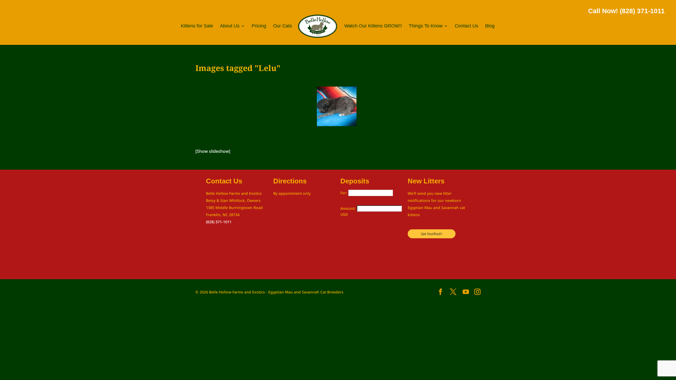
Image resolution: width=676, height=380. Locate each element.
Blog (490, 26)
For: (344, 192)
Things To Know (426, 26)
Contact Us (466, 26)
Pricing (259, 26)
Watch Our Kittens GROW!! (373, 26)
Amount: (348, 208)
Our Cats (282, 26)
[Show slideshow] (212, 151)
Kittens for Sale (197, 26)
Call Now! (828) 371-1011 (626, 11)
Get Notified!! (431, 233)
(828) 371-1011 (219, 221)
